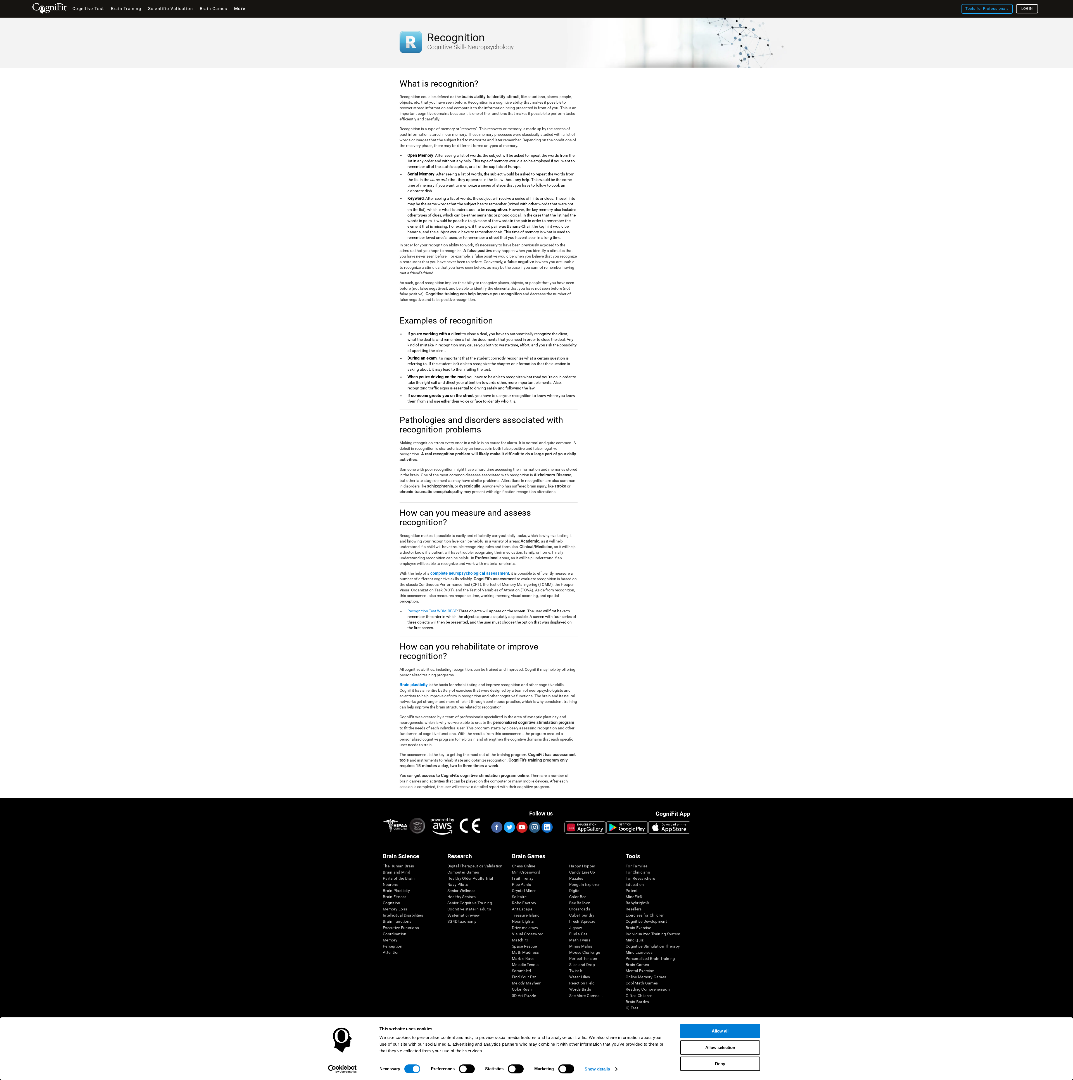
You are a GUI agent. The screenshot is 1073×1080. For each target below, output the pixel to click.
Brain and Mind (396, 872)
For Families (636, 866)
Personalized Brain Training (650, 958)
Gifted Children (639, 995)
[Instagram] (534, 827)
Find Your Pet (524, 977)
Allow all (720, 1031)
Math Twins (579, 940)
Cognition (391, 903)
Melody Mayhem (527, 983)
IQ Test (632, 1008)
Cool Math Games (642, 983)
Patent (632, 890)
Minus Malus (580, 946)
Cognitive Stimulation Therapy (653, 946)
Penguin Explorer (584, 884)
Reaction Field (582, 983)
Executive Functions (401, 928)
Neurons (390, 884)
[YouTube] (522, 827)
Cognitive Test (88, 8)
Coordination (394, 934)
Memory (390, 940)
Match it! (520, 940)
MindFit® (634, 897)
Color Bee (578, 897)
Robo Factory (524, 903)
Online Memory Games (646, 977)
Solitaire (519, 897)
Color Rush (522, 989)
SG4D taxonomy (462, 921)
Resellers (634, 909)
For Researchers (640, 878)
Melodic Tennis (525, 964)
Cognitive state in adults (469, 909)
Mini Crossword (526, 872)
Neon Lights (523, 921)
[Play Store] (627, 827)
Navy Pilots (457, 884)
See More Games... (586, 995)
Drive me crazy (525, 928)
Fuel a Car (578, 934)
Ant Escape (522, 909)
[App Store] (669, 827)
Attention (391, 952)
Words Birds (580, 989)
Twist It (576, 971)
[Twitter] (509, 827)
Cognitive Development (646, 921)
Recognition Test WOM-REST (432, 611)
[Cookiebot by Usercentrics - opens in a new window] (342, 1069)
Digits (574, 890)
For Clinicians (638, 872)
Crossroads (579, 909)
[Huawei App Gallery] (585, 827)
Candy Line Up (582, 872)
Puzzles (576, 878)
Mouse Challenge (584, 952)
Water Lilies (579, 977)
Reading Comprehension (648, 989)
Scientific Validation (170, 8)
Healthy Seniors (461, 897)
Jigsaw (575, 928)
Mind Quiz (635, 940)
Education (635, 884)
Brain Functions (397, 921)
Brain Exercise (638, 928)
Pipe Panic (521, 884)
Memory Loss (395, 909)
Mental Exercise (640, 971)
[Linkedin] (547, 827)
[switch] (467, 1068)
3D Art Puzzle (524, 995)
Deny (720, 1063)
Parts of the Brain (399, 878)
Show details (597, 1069)
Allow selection (720, 1047)
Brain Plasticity (396, 890)
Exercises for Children (645, 915)
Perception (392, 946)
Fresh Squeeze (582, 921)
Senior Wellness (461, 890)
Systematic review (463, 915)
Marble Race (523, 958)
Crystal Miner (524, 890)
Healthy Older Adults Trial (470, 878)
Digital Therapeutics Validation (475, 866)
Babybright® (637, 903)
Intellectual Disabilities (403, 915)
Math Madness (525, 952)
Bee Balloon (579, 903)
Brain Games (637, 964)
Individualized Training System (653, 934)
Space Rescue (524, 946)
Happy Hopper (582, 866)
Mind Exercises (639, 952)
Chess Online (523, 866)
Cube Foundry (581, 915)
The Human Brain (398, 866)
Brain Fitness (395, 897)
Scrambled (521, 971)
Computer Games (463, 872)
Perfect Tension (583, 958)
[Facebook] (496, 827)
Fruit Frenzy (522, 878)
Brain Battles (637, 1002)
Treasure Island (526, 915)
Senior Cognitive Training (469, 903)
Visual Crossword (527, 934)
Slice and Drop (582, 964)
